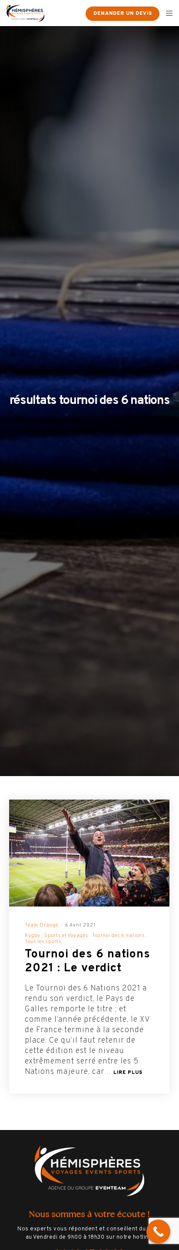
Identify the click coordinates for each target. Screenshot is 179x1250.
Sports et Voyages (66, 936)
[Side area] (73, 13)
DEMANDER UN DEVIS (122, 13)
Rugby (32, 936)
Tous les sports (43, 942)
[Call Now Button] (158, 1231)
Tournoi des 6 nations (118, 936)
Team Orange (41, 925)
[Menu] (166, 13)
